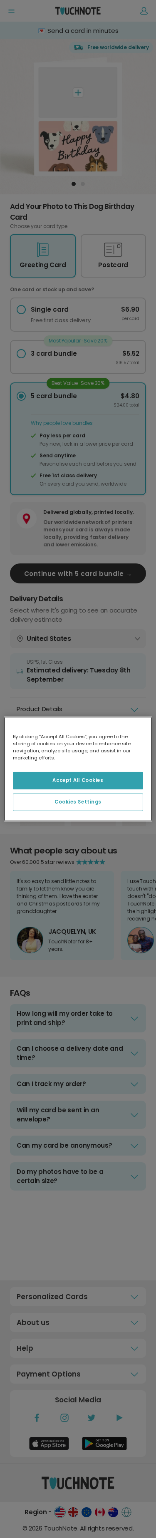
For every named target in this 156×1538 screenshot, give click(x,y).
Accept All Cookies (77, 780)
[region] (78, 769)
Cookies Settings (78, 802)
